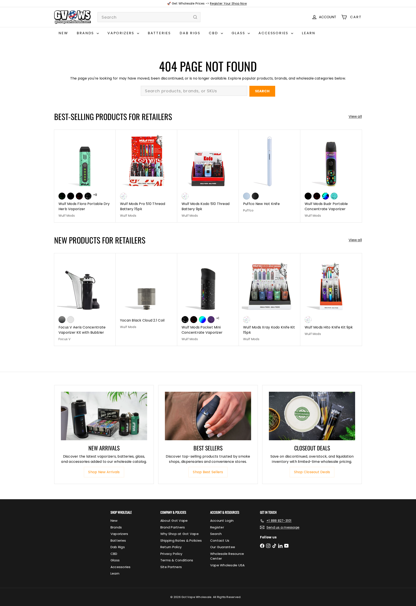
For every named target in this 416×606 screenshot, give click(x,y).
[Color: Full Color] (202, 319)
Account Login (222, 520)
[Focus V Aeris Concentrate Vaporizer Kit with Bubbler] (85, 299)
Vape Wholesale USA (227, 565)
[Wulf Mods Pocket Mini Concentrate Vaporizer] (208, 299)
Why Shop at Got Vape (179, 533)
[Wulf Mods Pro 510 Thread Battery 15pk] (146, 176)
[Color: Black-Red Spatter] (79, 196)
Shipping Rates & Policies (181, 540)
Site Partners (171, 567)
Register (217, 527)
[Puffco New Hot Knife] (269, 173)
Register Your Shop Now (228, 3)
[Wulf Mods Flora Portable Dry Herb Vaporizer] (85, 176)
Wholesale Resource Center (227, 556)
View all (355, 116)
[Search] (195, 17)
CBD (214, 33)
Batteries (159, 33)
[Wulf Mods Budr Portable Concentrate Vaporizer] (331, 176)
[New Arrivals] (104, 416)
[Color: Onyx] (255, 196)
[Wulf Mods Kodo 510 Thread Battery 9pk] (208, 176)
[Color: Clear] (70, 319)
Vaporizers (121, 33)
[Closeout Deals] (312, 416)
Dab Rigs (190, 33)
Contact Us (219, 540)
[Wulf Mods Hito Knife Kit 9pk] (331, 297)
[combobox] (149, 17)
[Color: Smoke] (61, 319)
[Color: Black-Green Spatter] (61, 196)
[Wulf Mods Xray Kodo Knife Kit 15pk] (269, 299)
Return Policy (171, 547)
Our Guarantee (222, 547)
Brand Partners (172, 527)
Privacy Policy (171, 553)
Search (262, 91)
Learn (308, 33)
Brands (86, 33)
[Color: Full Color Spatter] (325, 196)
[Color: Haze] (246, 196)
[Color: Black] (70, 196)
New (63, 33)
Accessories (274, 33)
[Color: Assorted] (123, 196)
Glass (239, 33)
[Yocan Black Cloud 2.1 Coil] (146, 293)
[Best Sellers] (208, 416)
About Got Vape (174, 520)
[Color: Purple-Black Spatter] (211, 319)
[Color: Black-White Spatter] (87, 196)
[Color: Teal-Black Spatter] (334, 196)
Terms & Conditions (176, 560)
